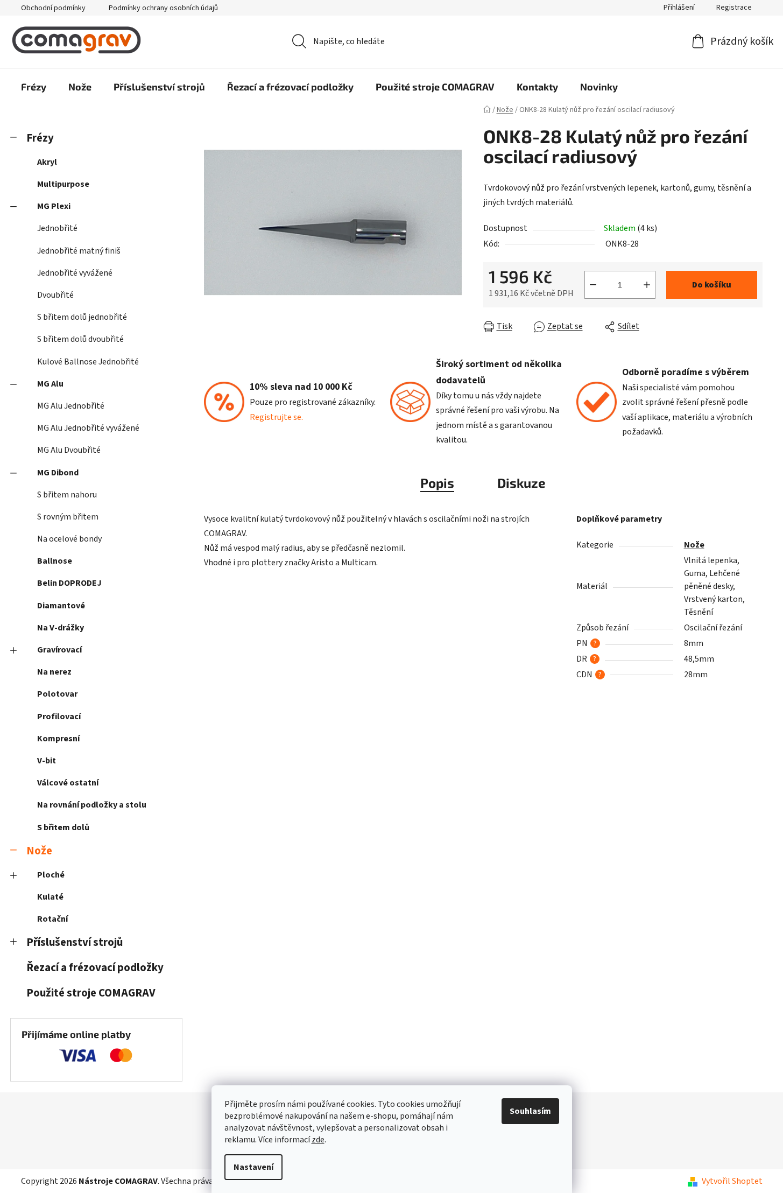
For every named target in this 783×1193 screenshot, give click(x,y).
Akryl (47, 162)
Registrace (734, 7)
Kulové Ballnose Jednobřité (88, 362)
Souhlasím (530, 1111)
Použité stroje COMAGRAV (91, 993)
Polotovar (57, 694)
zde (318, 1140)
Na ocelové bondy (69, 539)
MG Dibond (58, 473)
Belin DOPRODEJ (69, 583)
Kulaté (50, 897)
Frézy (40, 138)
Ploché (51, 875)
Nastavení (253, 1167)
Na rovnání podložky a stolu (91, 805)
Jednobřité (57, 228)
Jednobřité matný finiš (79, 251)
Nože (39, 851)
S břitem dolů (63, 827)
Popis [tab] (437, 482)
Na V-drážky (60, 628)
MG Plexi (53, 206)
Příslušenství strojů (74, 942)
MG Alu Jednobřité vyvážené (88, 428)
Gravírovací (59, 650)
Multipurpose (63, 184)
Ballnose (54, 561)
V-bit (46, 761)
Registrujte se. (276, 417)
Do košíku (711, 285)
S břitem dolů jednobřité (82, 317)
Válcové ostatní (67, 783)
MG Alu (50, 384)
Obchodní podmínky (53, 8)
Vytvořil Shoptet (732, 1181)
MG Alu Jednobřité (70, 406)
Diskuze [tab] (521, 482)
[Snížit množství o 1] (593, 284)
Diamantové (61, 606)
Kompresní (58, 739)
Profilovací (59, 716)
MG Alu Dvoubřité (69, 450)
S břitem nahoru (67, 495)
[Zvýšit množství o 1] (647, 284)
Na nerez (54, 672)
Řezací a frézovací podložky (95, 968)
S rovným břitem (67, 517)
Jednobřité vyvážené (74, 273)
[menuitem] (33, 86)
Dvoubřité (55, 295)
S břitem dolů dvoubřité (80, 339)
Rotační (52, 919)
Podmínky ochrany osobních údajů (163, 8)
